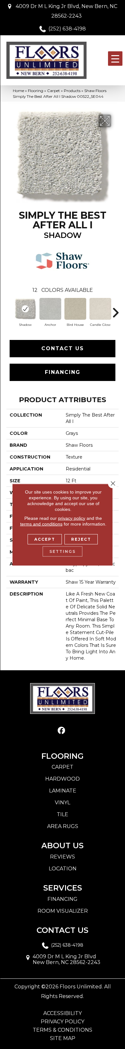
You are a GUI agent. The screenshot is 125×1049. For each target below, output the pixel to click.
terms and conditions (41, 523)
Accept (44, 539)
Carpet (53, 90)
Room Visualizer (63, 911)
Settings (62, 551)
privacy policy (71, 517)
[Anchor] (50, 308)
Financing (62, 372)
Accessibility (62, 1013)
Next (115, 309)
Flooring (35, 90)
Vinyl (62, 802)
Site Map (62, 1038)
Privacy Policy (62, 1021)
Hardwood (62, 779)
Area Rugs (62, 826)
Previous (9, 309)
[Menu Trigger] (115, 58)
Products (72, 90)
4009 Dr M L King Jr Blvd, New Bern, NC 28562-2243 (66, 11)
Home (18, 90)
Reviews (62, 857)
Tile (62, 814)
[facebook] (61, 731)
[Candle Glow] (100, 308)
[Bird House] (75, 308)
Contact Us (62, 348)
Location (63, 869)
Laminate (62, 791)
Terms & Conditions (62, 1030)
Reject (81, 539)
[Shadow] (25, 308)
